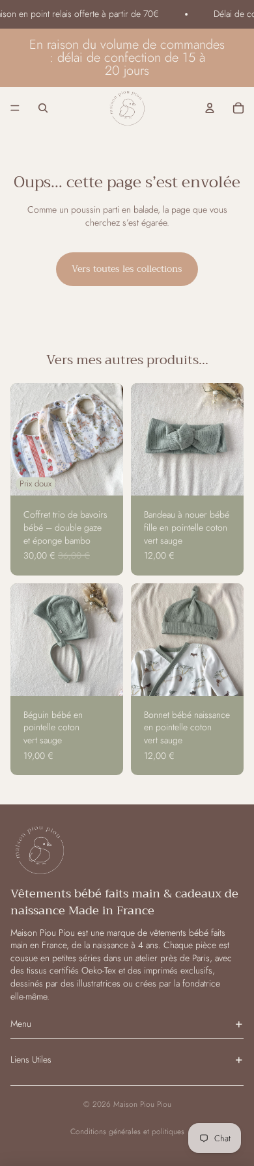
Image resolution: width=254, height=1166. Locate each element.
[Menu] (15, 107)
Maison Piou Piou (142, 1104)
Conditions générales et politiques (127, 1131)
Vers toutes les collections (127, 268)
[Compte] (209, 107)
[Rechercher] (43, 107)
